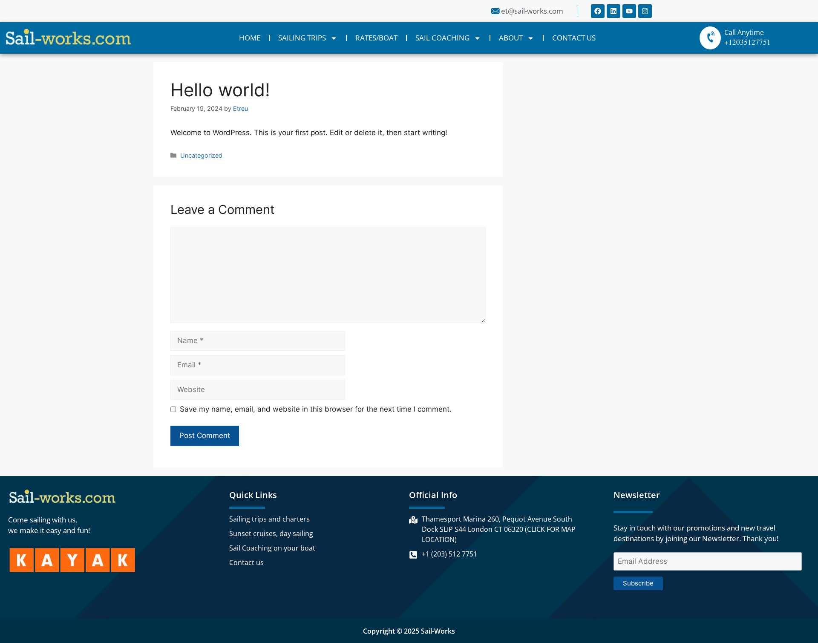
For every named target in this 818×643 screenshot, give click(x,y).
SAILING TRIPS (302, 38)
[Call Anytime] (710, 37)
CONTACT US (574, 38)
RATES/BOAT (376, 38)
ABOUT (511, 38)
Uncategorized (201, 155)
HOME (249, 38)
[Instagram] (645, 11)
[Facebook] (598, 11)
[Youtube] (629, 11)
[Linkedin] (613, 11)
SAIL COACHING (442, 38)
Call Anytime (744, 32)
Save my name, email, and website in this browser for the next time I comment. (316, 409)
